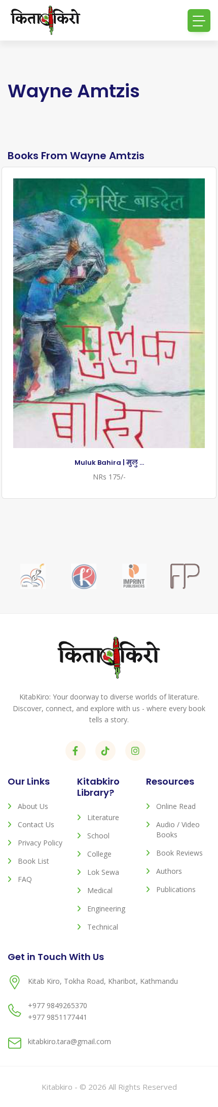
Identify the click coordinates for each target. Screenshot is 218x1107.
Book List (33, 861)
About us (33, 806)
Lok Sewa (103, 872)
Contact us (36, 824)
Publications (176, 889)
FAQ (25, 879)
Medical (100, 890)
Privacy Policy (40, 842)
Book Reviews (179, 853)
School (98, 835)
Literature (103, 817)
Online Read (176, 806)
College (99, 854)
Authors (169, 871)
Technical (102, 927)
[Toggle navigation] (199, 20)
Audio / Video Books (178, 829)
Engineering (106, 908)
